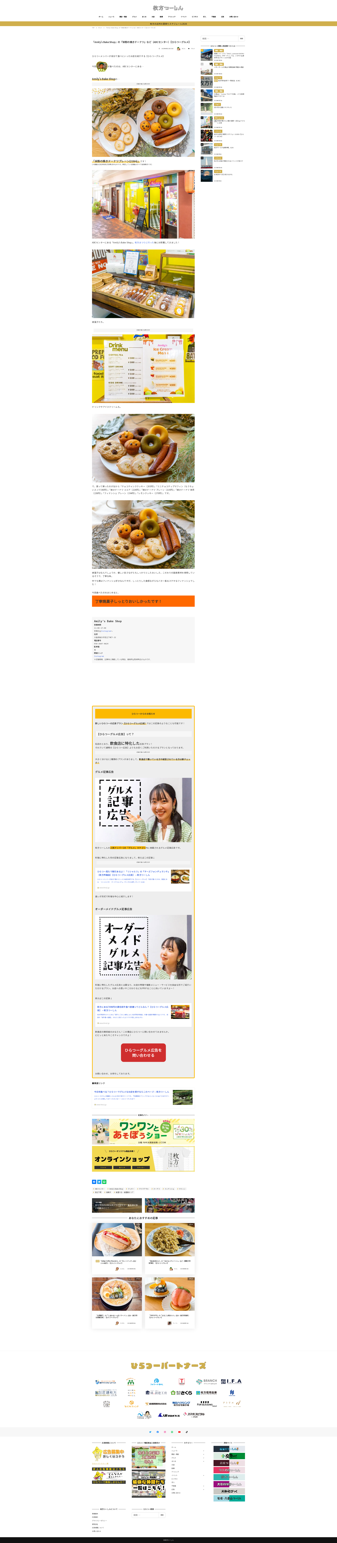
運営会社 (95, 1524)
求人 (204, 17)
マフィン (182, 1189)
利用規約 (95, 1517)
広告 (222, 17)
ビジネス (195, 17)
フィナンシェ (169, 1189)
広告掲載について (98, 1528)
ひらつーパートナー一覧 (100, 1463)
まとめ (144, 17)
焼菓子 (108, 1192)
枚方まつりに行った (144, 242)
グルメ (134, 17)
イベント (184, 17)
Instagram (106, 631)
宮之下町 (98, 1192)
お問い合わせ (233, 17)
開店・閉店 (123, 17)
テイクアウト (144, 1189)
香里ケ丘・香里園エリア (124, 1192)
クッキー (131, 1189)
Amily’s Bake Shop (116, 1189)
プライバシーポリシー (99, 1521)
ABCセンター (100, 1189)
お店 (153, 17)
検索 (241, 38)
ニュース (111, 17)
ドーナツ (156, 1189)
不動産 (213, 17)
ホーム (101, 17)
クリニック (171, 17)
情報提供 (95, 1514)
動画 (161, 17)
